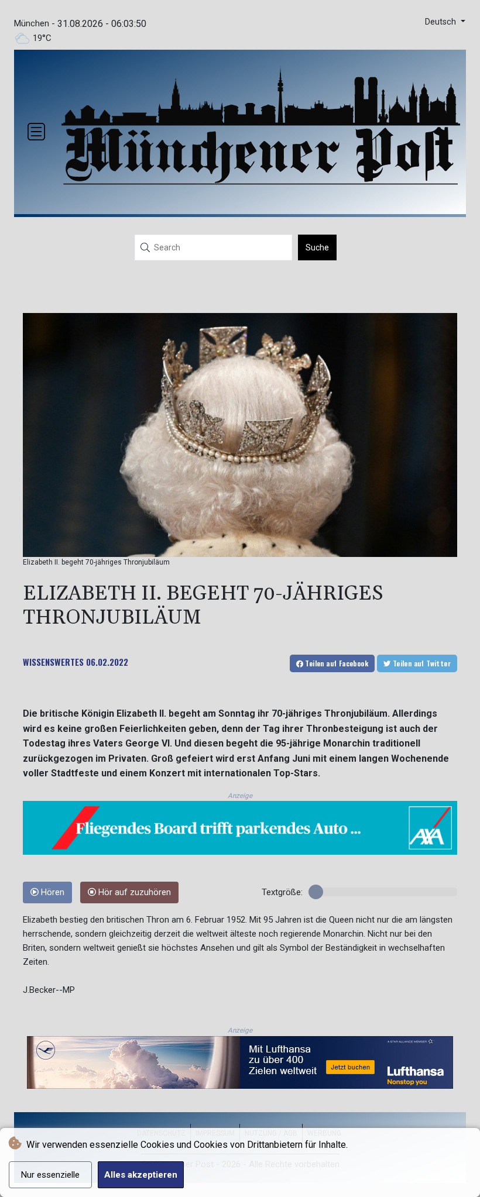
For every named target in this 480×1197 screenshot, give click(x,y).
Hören (51, 892)
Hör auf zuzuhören (133, 892)
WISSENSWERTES (53, 661)
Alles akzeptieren (140, 1175)
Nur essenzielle (50, 1175)
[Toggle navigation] (36, 131)
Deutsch (441, 22)
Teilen (335, 663)
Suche (317, 247)
